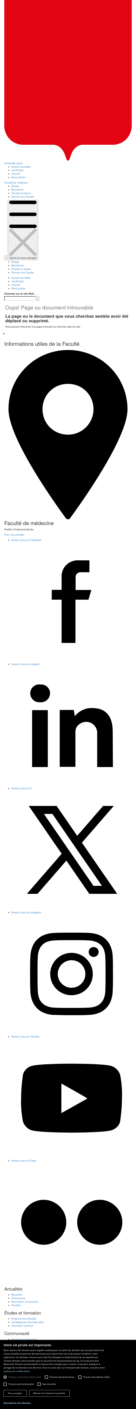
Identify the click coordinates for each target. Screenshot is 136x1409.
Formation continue (22, 1325)
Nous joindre (18, 177)
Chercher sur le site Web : (19, 293)
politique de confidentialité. (17, 1371)
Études (15, 186)
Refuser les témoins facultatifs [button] (49, 1393)
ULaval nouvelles (20, 166)
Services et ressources (24, 1339)
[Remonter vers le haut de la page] (68, 333)
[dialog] (68, 1374)
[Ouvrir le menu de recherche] (5, 257)
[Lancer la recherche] (37, 298)
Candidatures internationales (27, 1322)
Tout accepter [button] (15, 1393)
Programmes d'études (23, 1318)
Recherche (17, 189)
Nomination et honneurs (24, 1301)
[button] (17, 1403)
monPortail (17, 170)
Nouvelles (16, 1294)
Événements (18, 1298)
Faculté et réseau (21, 193)
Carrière (16, 1305)
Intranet (15, 173)
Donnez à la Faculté (22, 196)
